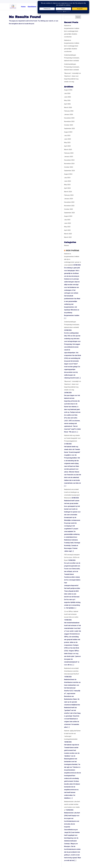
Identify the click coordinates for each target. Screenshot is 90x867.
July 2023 (67, 220)
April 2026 (67, 104)
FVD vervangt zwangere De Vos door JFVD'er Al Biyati (72, 557)
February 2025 (68, 153)
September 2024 (69, 170)
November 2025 (69, 121)
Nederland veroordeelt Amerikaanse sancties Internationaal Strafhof (71, 671)
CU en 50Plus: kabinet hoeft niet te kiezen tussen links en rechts (71, 614)
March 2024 (68, 191)
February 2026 (68, 111)
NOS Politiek (72, 250)
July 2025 (67, 135)
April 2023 (67, 230)
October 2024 (68, 167)
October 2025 (68, 125)
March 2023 (68, 234)
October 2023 (68, 209)
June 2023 (67, 223)
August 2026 (68, 90)
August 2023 (68, 216)
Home (23, 7)
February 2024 (68, 195)
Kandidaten (32, 7)
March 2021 (68, 237)
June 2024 (67, 181)
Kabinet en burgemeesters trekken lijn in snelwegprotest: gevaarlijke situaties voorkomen (71, 31)
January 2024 (68, 198)
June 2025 (67, 139)
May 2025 (67, 142)
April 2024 (67, 188)
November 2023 (69, 205)
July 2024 (67, 177)
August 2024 (68, 174)
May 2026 (67, 100)
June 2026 (67, 97)
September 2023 (69, 213)
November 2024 (69, 163)
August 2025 (68, 132)
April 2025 (67, 146)
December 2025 (69, 118)
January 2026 (68, 114)
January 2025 (68, 156)
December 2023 (69, 202)
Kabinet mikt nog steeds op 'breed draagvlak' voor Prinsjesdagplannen (72, 438)
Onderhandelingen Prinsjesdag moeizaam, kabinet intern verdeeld (71, 57)
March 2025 (68, 149)
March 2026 (68, 107)
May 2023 (67, 227)
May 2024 (67, 184)
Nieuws (66, 245)
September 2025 (69, 128)
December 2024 (69, 160)
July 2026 (67, 93)
